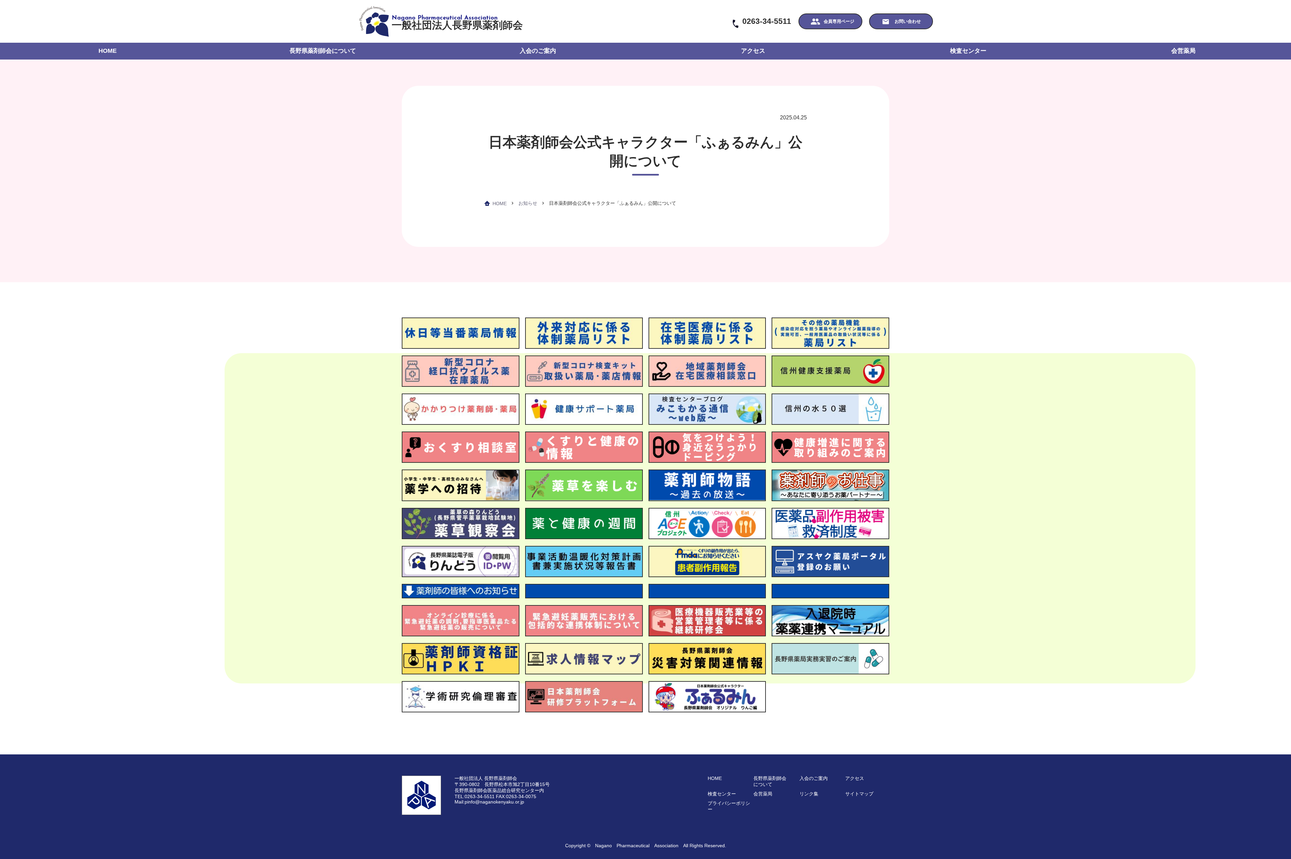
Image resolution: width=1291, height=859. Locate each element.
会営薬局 (1183, 50)
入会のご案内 (538, 50)
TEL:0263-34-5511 (475, 796)
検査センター (968, 50)
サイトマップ (859, 793)
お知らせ (527, 203)
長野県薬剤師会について (322, 50)
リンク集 (808, 793)
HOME (108, 50)
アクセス (753, 50)
